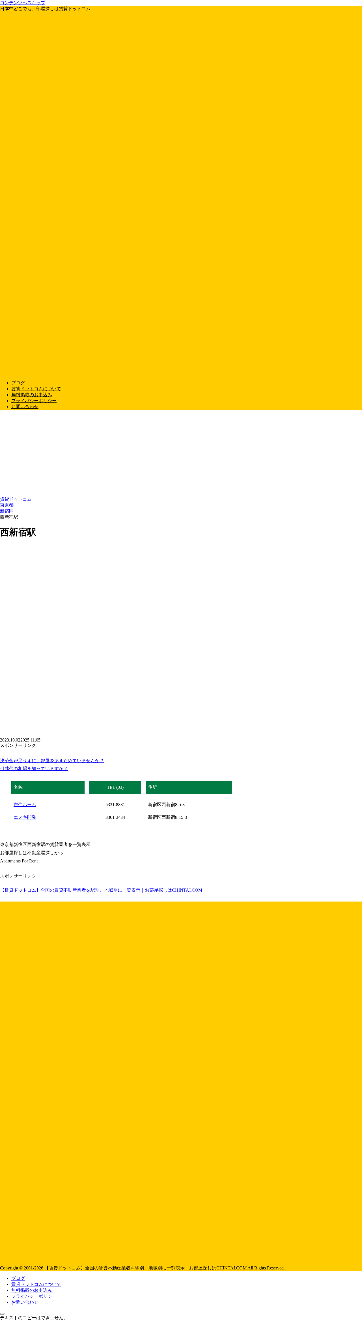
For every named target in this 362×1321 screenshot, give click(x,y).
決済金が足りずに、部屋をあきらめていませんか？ (52, 760)
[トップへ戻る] (2, 1314)
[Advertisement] (181, 454)
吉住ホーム (25, 804)
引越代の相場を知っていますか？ (34, 768)
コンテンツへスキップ (22, 2)
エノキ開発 (25, 817)
